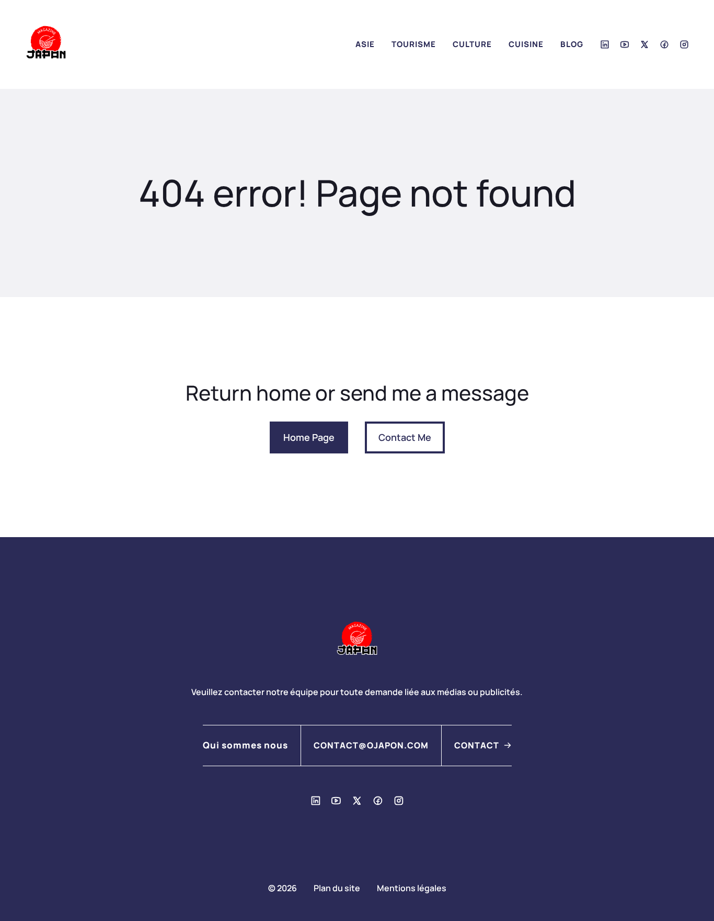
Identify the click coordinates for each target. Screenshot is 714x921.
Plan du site (337, 888)
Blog (571, 44)
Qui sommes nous (245, 745)
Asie (365, 44)
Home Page (309, 437)
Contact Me (404, 437)
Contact (476, 745)
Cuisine (526, 44)
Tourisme (413, 44)
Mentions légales (411, 888)
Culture (472, 44)
